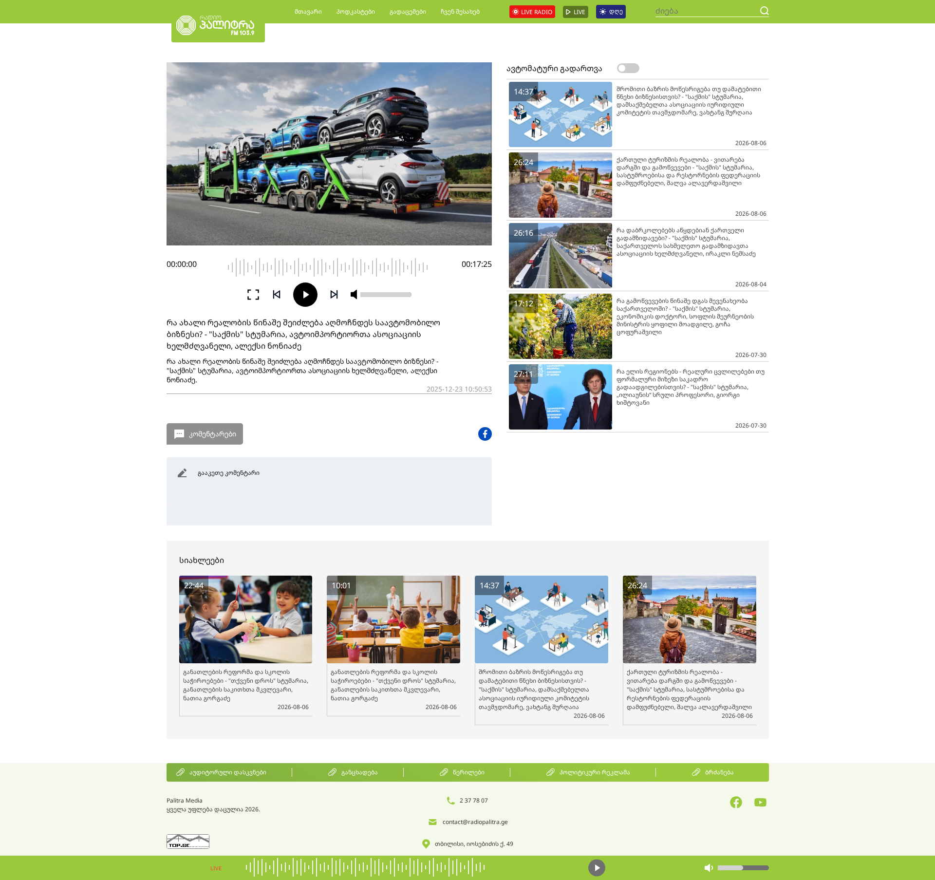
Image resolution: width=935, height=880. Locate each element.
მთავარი (308, 11)
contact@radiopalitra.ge (475, 822)
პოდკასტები (356, 11)
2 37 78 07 (474, 800)
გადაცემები (408, 11)
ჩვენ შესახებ (460, 11)
